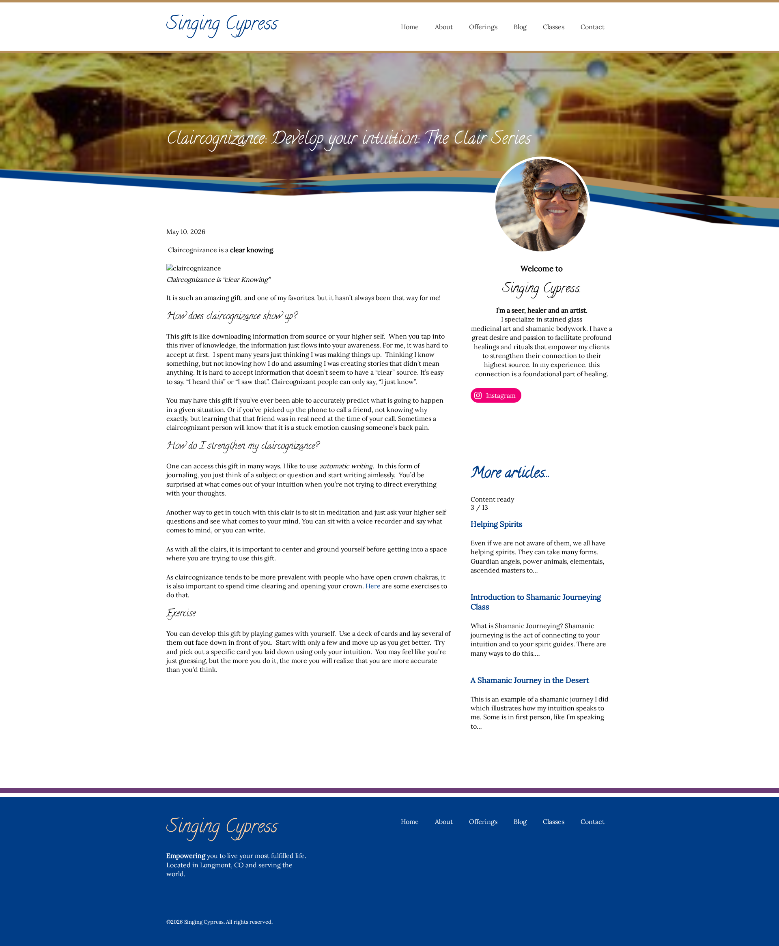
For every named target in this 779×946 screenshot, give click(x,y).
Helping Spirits (497, 524)
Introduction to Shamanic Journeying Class (536, 601)
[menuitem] (410, 27)
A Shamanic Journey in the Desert (530, 680)
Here (373, 586)
